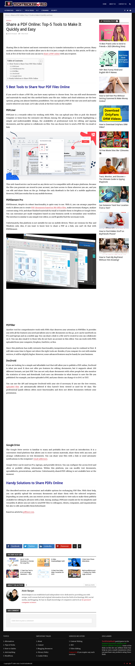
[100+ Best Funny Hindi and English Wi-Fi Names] (114, 59)
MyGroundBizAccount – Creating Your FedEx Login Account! (89, 572)
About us (112, 4)
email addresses (40, 459)
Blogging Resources (45, 649)
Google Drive (17, 76)
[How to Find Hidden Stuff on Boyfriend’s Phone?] (114, 220)
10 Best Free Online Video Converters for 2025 (57, 572)
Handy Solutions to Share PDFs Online (23, 78)
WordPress (9, 656)
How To (18, 10)
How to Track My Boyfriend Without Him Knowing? (111, 258)
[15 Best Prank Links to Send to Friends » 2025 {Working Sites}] (114, 33)
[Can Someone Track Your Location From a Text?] (114, 194)
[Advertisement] (51, 41)
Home (104, 4)
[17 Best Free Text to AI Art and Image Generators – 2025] (12, 573)
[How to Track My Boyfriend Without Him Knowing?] (114, 246)
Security (54, 10)
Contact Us (123, 4)
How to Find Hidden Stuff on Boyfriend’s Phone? (111, 232)
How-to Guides (10, 649)
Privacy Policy (43, 652)
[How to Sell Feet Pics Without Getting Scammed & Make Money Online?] (114, 85)
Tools (8, 20)
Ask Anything (10, 652)
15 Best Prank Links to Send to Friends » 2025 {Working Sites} (112, 45)
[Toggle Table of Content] (39, 61)
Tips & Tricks (29, 10)
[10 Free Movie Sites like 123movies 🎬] (114, 140)
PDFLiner (15, 66)
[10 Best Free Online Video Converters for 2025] (43, 573)
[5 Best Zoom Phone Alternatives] (74, 562)
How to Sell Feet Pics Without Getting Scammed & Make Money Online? (113, 98)
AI (37, 10)
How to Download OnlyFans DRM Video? (113, 125)
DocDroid (15, 73)
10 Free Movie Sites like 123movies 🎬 (114, 151)
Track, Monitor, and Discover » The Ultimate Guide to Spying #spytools (112, 179)
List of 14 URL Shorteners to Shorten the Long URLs (27, 561)
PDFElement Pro (18, 69)
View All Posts (90, 585)
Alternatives (9, 10)
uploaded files (12, 387)
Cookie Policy (43, 656)
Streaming (45, 10)
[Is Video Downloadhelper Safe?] (43, 562)
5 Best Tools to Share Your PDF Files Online (25, 64)
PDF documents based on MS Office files (48, 208)
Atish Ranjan (12, 34)
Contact (41, 645)
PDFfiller (15, 71)
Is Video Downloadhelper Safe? (58, 560)
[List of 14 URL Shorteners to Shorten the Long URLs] (12, 562)
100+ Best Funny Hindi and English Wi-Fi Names (110, 71)
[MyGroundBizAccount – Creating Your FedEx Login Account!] (74, 573)
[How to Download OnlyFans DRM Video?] (114, 114)
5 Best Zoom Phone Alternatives (88, 560)
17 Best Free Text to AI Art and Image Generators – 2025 (26, 572)
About (40, 641)
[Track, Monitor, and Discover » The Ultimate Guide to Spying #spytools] (114, 166)
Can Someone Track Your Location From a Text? (113, 206)
